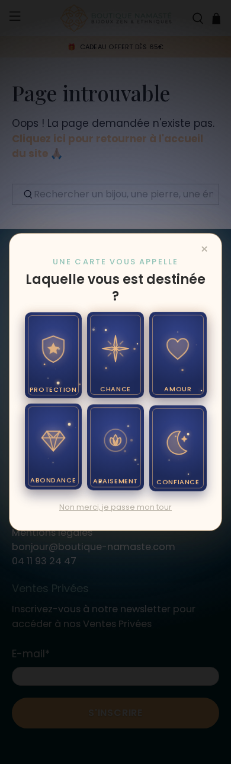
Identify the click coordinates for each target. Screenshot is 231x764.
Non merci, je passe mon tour (115, 507)
